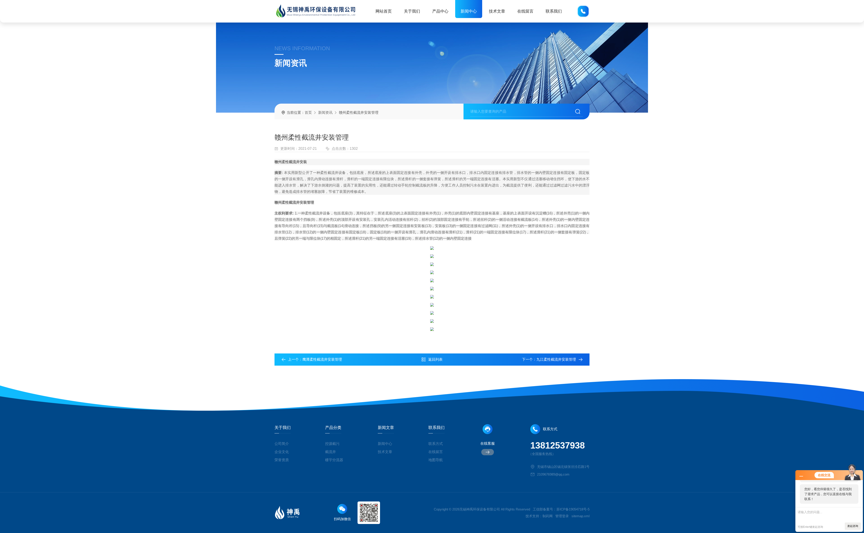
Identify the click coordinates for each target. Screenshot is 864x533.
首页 (308, 112)
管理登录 (562, 516)
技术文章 (497, 11)
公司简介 (281, 444)
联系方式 (435, 444)
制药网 (547, 516)
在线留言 (525, 11)
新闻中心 (469, 11)
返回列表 (435, 359)
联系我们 (554, 11)
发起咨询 (852, 526)
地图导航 (435, 460)
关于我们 (412, 11)
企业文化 (281, 452)
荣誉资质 (281, 460)
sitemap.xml (581, 516)
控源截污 (332, 444)
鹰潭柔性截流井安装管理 (322, 359)
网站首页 (384, 11)
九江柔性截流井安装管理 (556, 359)
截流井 (330, 452)
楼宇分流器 (334, 460)
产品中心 (440, 11)
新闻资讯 (325, 112)
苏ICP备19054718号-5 (573, 509)
